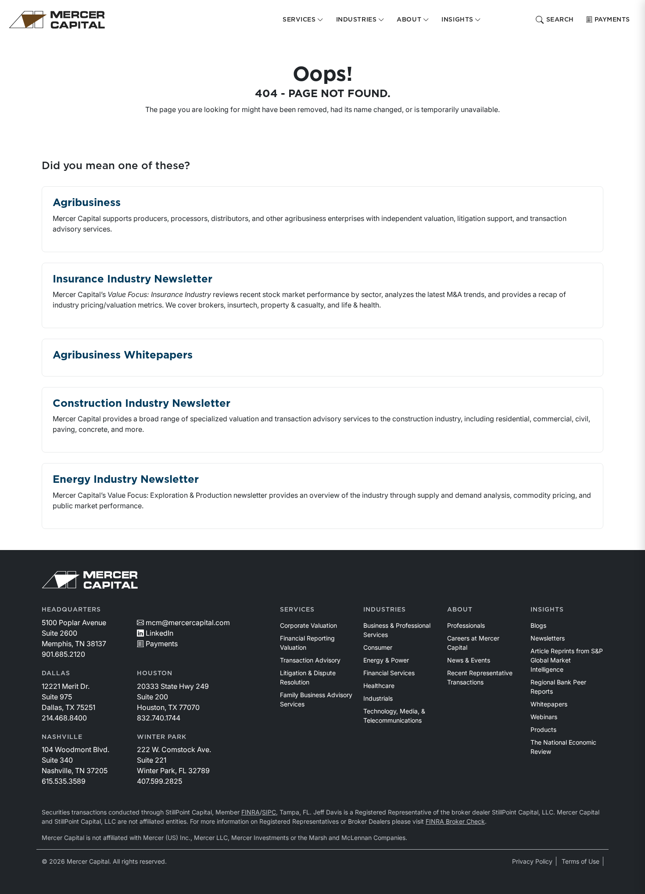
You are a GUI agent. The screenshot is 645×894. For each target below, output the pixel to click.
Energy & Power (386, 660)
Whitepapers (548, 704)
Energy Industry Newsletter (126, 479)
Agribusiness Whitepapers (123, 355)
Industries (384, 610)
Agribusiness (87, 203)
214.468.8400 (64, 717)
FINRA (250, 812)
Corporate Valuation (308, 625)
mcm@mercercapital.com (188, 622)
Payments (612, 20)
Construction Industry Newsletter (141, 403)
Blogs (538, 625)
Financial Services (389, 673)
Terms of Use (580, 861)
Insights (547, 610)
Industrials (378, 698)
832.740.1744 (158, 717)
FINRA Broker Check (455, 821)
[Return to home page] (57, 20)
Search (560, 20)
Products (543, 729)
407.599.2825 (159, 781)
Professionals (466, 625)
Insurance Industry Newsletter (132, 279)
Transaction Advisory (310, 660)
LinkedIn (159, 633)
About (460, 610)
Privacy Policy (532, 861)
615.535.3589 (64, 781)
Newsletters (547, 638)
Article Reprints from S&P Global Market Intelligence (566, 660)
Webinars (543, 716)
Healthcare (378, 685)
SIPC (269, 812)
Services (297, 610)
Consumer (377, 647)
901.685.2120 (63, 654)
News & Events (468, 660)
